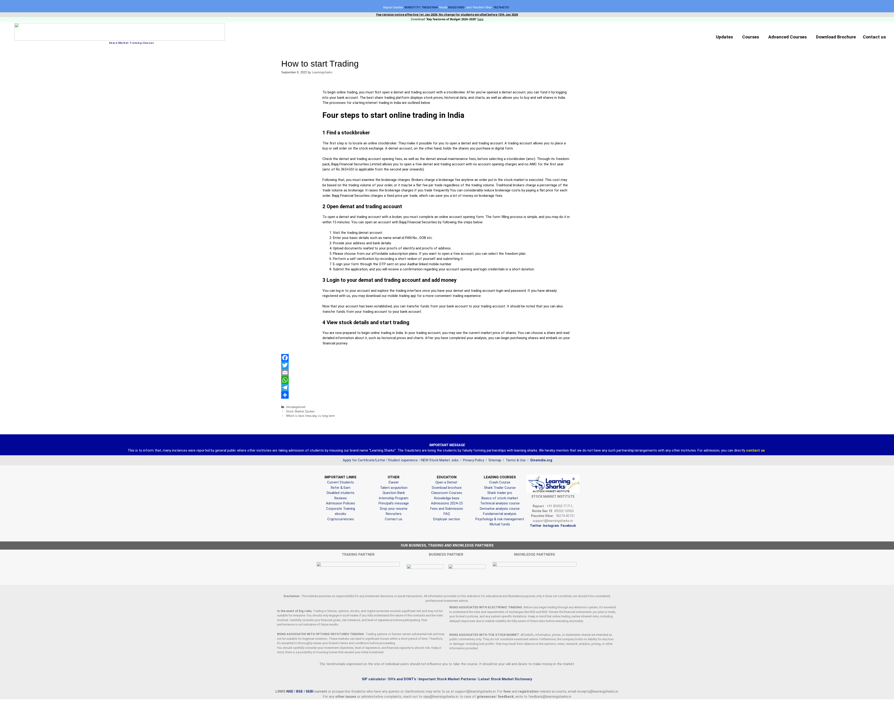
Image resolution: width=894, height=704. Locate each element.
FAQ (447, 514)
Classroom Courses (446, 493)
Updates (724, 37)
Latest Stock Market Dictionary (504, 679)
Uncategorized (295, 407)
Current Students (340, 482)
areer (395, 482)
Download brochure (447, 488)
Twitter (535, 525)
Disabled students (340, 493)
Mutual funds (500, 524)
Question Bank (394, 493)
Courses (750, 37)
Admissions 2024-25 (447, 503)
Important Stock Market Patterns (447, 679)
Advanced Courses (787, 37)
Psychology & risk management (499, 519)
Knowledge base (446, 498)
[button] (725, 37)
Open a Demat (446, 482)
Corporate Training (340, 509)
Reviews (340, 498)
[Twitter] (447, 365)
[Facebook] (447, 357)
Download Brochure (836, 37)
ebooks (340, 514)
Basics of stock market (499, 498)
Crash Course (499, 482)
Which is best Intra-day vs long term (310, 416)
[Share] (447, 395)
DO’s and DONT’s (402, 679)
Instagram (551, 525)
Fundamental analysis (499, 514)
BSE (300, 691)
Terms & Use (516, 460)
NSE (290, 691)
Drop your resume (393, 509)
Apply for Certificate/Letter (364, 460)
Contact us (874, 37)
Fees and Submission (446, 509)
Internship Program (393, 498)
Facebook (568, 525)
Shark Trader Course (500, 488)
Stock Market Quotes (300, 411)
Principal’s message (394, 503)
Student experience (403, 460)
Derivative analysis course (500, 509)
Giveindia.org (541, 460)
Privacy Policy (473, 460)
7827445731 (502, 7)
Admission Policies (340, 503)
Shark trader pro (499, 493)
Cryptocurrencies (340, 519)
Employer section (446, 519)
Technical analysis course (500, 503)
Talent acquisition (393, 488)
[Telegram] (447, 387)
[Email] (447, 372)
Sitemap (494, 460)
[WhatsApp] (447, 380)
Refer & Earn (340, 488)
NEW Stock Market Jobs (440, 460)
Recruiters (394, 514)
